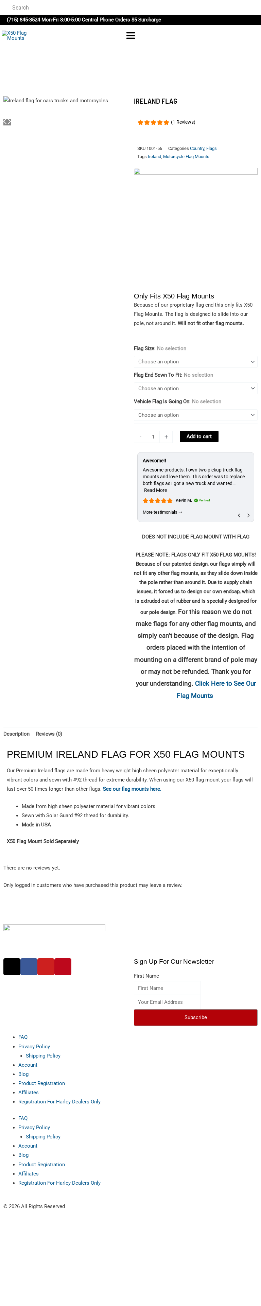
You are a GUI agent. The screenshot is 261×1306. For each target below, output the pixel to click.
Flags (211, 148)
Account (27, 1065)
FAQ (23, 1037)
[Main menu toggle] (130, 35)
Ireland (154, 156)
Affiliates (28, 1092)
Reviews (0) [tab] (49, 734)
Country (197, 148)
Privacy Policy (34, 1047)
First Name (146, 976)
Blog (23, 1074)
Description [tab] (16, 734)
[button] (251, 19)
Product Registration (41, 1083)
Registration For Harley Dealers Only (59, 1102)
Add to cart (199, 436)
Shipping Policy (43, 1056)
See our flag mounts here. (132, 789)
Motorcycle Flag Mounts (186, 156)
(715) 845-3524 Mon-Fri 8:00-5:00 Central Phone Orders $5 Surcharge (84, 20)
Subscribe (196, 1017)
